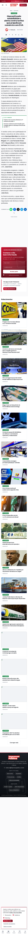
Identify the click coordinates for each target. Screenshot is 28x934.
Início (11, 10)
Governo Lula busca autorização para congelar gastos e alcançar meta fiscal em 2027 (12, 350)
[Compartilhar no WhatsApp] (6, 34)
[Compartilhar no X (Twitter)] (12, 34)
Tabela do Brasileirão (14, 790)
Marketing (7, 918)
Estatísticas (17, 915)
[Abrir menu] (2, 5)
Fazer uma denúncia (9, 288)
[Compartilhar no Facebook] (9, 34)
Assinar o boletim (8, 786)
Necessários (8, 915)
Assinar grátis (14, 271)
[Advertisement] (14, 231)
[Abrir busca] (6, 5)
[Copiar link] (22, 34)
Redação (13, 29)
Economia (16, 10)
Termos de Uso (10, 777)
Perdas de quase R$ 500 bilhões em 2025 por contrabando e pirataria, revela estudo (11, 433)
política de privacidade (14, 275)
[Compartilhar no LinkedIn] (18, 34)
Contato (19, 777)
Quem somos (10, 773)
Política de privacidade (14, 780)
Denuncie (23, 5)
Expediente (18, 773)
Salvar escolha (7, 926)
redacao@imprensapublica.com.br (15, 767)
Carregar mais (14, 742)
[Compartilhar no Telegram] (15, 34)
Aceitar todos (7, 921)
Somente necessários (9, 923)
